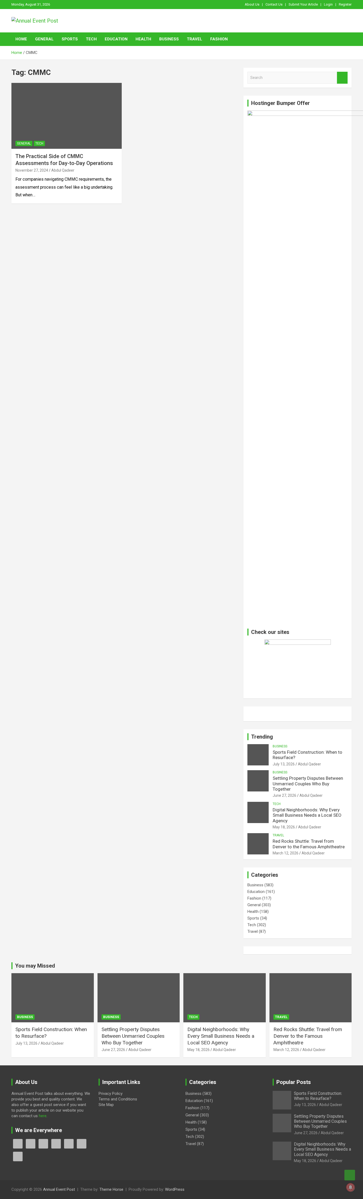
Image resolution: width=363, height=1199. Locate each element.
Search (342, 78)
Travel (194, 39)
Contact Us (273, 4)
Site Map (106, 1104)
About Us (252, 4)
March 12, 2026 (285, 853)
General (44, 39)
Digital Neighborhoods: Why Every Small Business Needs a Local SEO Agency (307, 815)
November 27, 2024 (31, 170)
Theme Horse (111, 1189)
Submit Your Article (303, 4)
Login (328, 4)
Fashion (219, 39)
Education (116, 39)
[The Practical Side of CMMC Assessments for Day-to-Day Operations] (66, 116)
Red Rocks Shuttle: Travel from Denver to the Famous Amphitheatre (309, 843)
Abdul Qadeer (62, 170)
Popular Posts (293, 1082)
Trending (262, 737)
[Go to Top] (349, 1175)
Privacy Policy (111, 1093)
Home (21, 39)
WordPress (174, 1189)
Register (345, 4)
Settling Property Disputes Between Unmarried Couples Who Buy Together (308, 784)
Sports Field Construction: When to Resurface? (318, 1096)
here (43, 1115)
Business (169, 39)
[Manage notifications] (350, 1187)
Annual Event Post (59, 1189)
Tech (91, 39)
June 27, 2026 (284, 795)
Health (143, 39)
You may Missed (35, 966)
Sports (70, 39)
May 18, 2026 (284, 827)
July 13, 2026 (284, 764)
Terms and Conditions (118, 1099)
